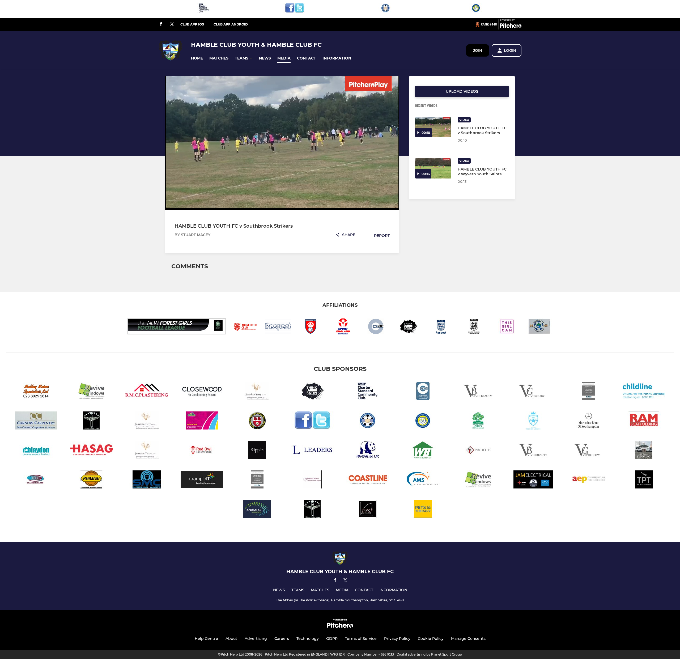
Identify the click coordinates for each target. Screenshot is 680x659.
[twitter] (172, 24)
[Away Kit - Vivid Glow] (533, 392)
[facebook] (161, 24)
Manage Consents (468, 638)
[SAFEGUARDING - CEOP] (423, 392)
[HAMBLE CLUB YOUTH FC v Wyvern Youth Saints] (433, 168)
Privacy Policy (397, 638)
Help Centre (206, 638)
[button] (197, 58)
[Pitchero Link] (510, 26)
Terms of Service (361, 638)
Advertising (256, 638)
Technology (307, 638)
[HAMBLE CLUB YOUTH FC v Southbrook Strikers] (433, 127)
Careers (281, 638)
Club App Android (231, 24)
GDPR (332, 638)
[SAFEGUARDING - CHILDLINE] (644, 392)
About (231, 638)
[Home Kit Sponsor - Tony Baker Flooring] (588, 392)
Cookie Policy (431, 638)
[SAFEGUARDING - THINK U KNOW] (312, 392)
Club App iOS (192, 24)
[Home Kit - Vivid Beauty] (478, 392)
